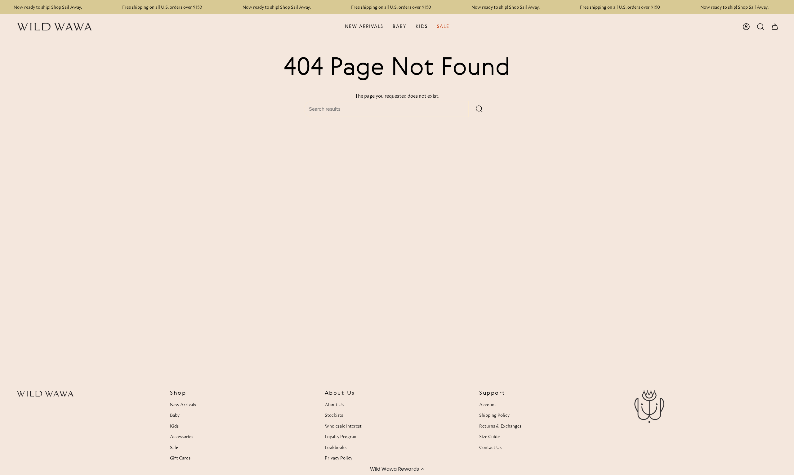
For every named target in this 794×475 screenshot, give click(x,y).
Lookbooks (335, 447)
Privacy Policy (338, 457)
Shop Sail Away (66, 7)
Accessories (181, 436)
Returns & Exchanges (500, 425)
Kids (174, 425)
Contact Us (490, 447)
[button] (397, 469)
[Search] (479, 109)
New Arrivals (183, 404)
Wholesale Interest (343, 425)
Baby (175, 415)
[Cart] (775, 26)
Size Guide (489, 436)
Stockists (334, 415)
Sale (174, 447)
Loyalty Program (341, 436)
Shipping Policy (494, 415)
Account (487, 404)
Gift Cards (180, 457)
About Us (334, 404)
